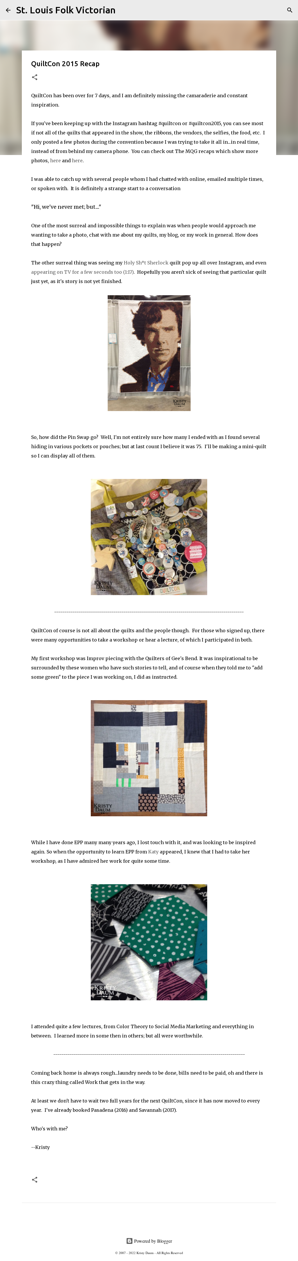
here (56, 160)
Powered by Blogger (152, 1241)
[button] (34, 78)
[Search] (123, 10)
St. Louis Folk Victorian (66, 10)
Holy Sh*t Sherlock (146, 263)
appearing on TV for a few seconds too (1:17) (82, 272)
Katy (153, 852)
